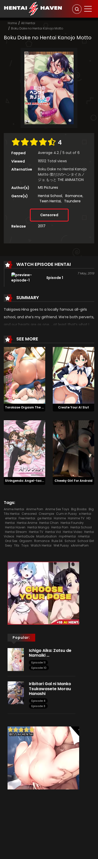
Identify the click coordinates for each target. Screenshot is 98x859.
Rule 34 (57, 541)
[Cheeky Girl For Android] (73, 448)
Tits (16, 545)
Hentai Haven (15, 527)
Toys (25, 545)
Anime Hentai (14, 509)
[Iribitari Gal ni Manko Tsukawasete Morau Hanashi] (16, 692)
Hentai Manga (38, 527)
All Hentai (28, 23)
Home (12, 23)
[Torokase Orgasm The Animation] (24, 374)
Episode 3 (38, 706)
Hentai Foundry (72, 523)
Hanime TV (76, 518)
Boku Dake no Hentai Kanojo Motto (37, 28)
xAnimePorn (80, 545)
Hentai (10, 523)
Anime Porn (34, 509)
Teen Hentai (50, 201)
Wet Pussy (61, 545)
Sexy (8, 545)
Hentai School (50, 195)
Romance (73, 195)
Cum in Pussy (66, 514)
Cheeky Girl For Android (73, 481)
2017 (41, 226)
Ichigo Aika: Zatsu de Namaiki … (50, 653)
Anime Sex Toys (57, 509)
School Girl (85, 541)
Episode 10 (38, 668)
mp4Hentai (67, 536)
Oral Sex (11, 541)
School (70, 541)
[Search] (77, 9)
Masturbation (46, 536)
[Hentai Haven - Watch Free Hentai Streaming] (33, 8)
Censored (49, 214)
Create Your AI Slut (73, 407)
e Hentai (85, 514)
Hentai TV (36, 532)
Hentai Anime (27, 523)
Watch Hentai (41, 545)
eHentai (11, 518)
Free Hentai (27, 518)
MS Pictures (48, 187)
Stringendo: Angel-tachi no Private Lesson (39, 481)
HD (88, 518)
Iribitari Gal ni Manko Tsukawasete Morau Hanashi (50, 688)
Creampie (46, 514)
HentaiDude (25, 536)
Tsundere (72, 201)
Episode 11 (38, 662)
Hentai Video (72, 532)
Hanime (60, 518)
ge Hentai (44, 518)
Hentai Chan (49, 523)
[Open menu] (88, 9)
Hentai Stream (16, 532)
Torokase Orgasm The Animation (31, 407)
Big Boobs (79, 509)
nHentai (84, 536)
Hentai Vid (53, 532)
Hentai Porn (59, 527)
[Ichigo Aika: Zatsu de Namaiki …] (16, 659)
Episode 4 (38, 701)
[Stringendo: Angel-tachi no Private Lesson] (24, 448)
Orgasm (25, 541)
